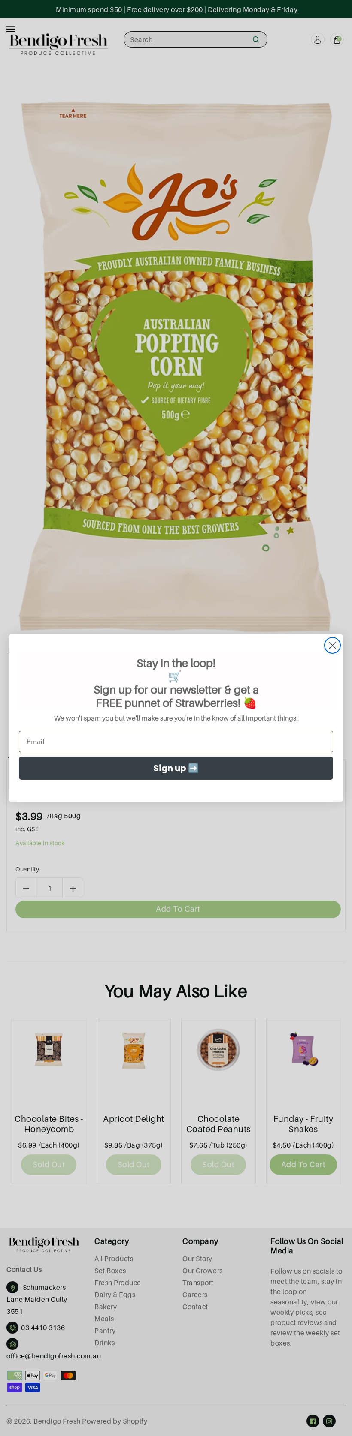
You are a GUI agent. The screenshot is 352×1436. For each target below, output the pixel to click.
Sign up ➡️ (176, 768)
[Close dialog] (332, 645)
